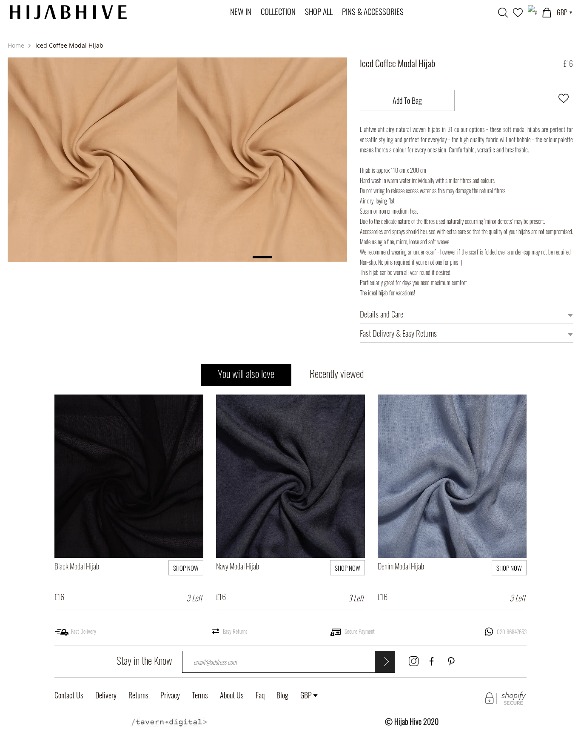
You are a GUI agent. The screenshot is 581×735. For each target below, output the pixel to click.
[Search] (503, 11)
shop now (186, 567)
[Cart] (547, 11)
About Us (232, 695)
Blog (282, 695)
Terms (200, 695)
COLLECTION (278, 11)
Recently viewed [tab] (337, 373)
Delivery (106, 695)
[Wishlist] (518, 11)
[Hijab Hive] (68, 10)
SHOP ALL (319, 11)
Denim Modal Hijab (401, 566)
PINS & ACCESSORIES (373, 11)
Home (17, 45)
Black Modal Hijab (76, 566)
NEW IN (240, 11)
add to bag (158, 531)
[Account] (532, 11)
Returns (138, 695)
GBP (306, 695)
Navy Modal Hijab (237, 566)
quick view (98, 531)
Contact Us (68, 695)
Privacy (170, 695)
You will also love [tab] (246, 373)
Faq (260, 695)
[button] (563, 100)
